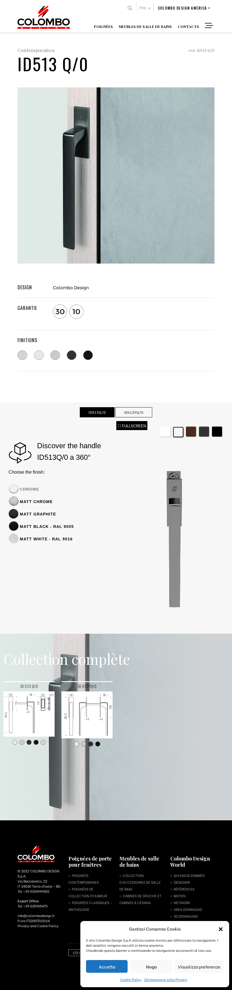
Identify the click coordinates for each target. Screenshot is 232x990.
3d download (186, 916)
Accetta (107, 966)
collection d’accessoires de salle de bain (140, 882)
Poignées (103, 26)
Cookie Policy (130, 979)
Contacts (188, 26)
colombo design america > (184, 8)
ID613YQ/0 (133, 412)
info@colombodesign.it (36, 915)
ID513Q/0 (97, 412)
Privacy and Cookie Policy (38, 925)
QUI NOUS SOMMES (189, 875)
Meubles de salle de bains (145, 26)
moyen (180, 895)
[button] (221, 928)
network (182, 902)
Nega (151, 966)
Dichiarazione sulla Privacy (165, 979)
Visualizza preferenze (199, 966)
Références (184, 889)
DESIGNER (182, 882)
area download (188, 909)
